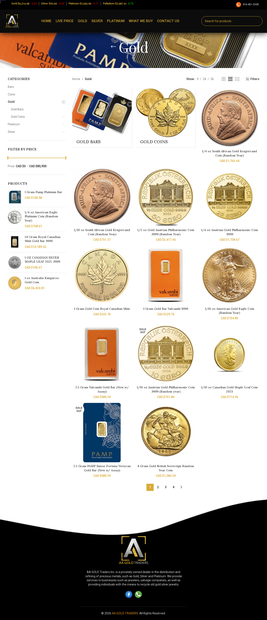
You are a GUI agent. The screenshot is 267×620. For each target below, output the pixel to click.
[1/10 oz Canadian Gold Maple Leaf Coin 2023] (229, 353)
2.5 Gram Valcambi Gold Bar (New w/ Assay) (102, 389)
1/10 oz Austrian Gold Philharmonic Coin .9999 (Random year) (166, 389)
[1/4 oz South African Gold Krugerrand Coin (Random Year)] (229, 117)
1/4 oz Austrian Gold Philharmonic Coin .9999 (229, 232)
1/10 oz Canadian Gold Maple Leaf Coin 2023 (229, 389)
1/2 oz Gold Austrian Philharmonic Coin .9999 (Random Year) (165, 232)
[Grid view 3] (230, 79)
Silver (11, 132)
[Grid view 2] (224, 79)
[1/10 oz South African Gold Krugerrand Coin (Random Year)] (102, 196)
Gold (11, 101)
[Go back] (113, 47)
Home (76, 79)
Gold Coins (18, 116)
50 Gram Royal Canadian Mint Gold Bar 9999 (42, 239)
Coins (11, 94)
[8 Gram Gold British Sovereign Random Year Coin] (165, 432)
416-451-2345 (250, 4)
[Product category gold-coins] (165, 117)
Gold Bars (17, 109)
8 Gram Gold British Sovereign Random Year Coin (166, 468)
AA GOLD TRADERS (125, 613)
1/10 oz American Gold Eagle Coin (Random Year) (229, 311)
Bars (11, 86)
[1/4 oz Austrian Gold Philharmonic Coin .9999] (229, 196)
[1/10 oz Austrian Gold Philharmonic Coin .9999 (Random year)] (165, 353)
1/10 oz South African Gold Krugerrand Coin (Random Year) (102, 232)
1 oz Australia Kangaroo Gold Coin (42, 280)
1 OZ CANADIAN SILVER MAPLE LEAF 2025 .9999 (42, 260)
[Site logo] (12, 21)
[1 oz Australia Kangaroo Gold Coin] (15, 283)
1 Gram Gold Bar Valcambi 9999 (165, 309)
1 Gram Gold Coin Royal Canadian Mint (102, 309)
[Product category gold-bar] (102, 117)
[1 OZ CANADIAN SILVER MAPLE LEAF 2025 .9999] (15, 263)
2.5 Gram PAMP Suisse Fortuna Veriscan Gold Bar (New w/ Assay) (102, 468)
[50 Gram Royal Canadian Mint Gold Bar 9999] (15, 242)
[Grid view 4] (237, 79)
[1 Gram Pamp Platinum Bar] (15, 197)
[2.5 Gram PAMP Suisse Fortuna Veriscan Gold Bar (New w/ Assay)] (102, 432)
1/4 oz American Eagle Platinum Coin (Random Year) (41, 216)
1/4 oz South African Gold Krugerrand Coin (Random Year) (229, 153)
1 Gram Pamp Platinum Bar (43, 192)
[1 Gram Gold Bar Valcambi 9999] (165, 275)
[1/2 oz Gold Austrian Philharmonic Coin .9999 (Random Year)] (165, 196)
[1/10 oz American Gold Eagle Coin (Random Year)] (229, 275)
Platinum (14, 124)
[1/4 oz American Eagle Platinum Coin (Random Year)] (15, 219)
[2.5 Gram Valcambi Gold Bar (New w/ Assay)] (102, 353)
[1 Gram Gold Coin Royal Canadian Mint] (102, 275)
